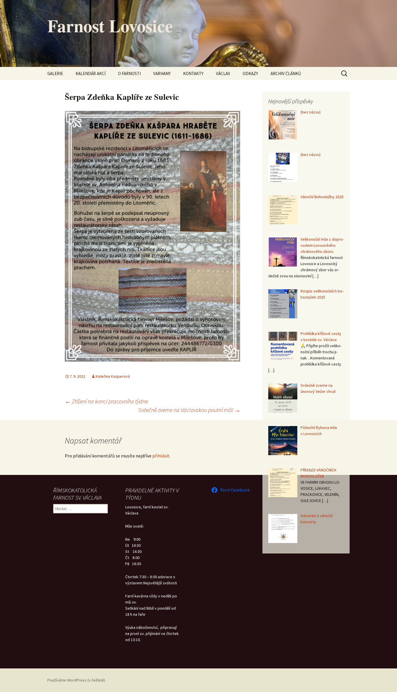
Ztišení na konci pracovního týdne (106, 401)
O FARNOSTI (129, 73)
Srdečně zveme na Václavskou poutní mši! (189, 410)
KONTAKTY (193, 73)
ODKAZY (250, 73)
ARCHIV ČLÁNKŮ (286, 73)
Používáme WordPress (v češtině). (76, 680)
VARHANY (162, 73)
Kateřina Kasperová (113, 376)
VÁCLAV (223, 73)
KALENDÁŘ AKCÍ (90, 73)
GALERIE (55, 73)
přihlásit (160, 456)
